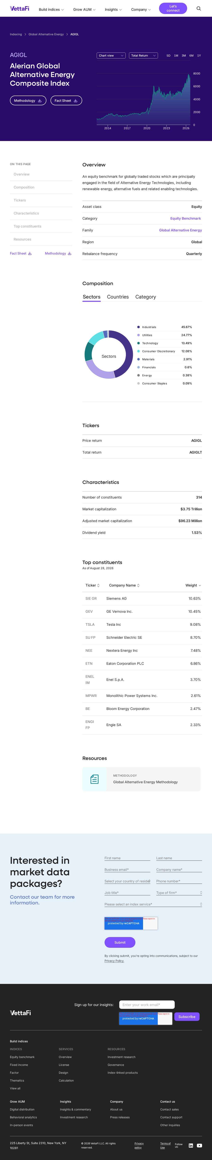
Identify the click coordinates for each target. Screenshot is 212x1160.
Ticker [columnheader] (91, 585)
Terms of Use (165, 1145)
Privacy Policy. (114, 960)
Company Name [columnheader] (122, 585)
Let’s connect (173, 8)
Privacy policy (139, 1145)
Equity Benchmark (185, 218)
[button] (51, 8)
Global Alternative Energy (180, 230)
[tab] (91, 296)
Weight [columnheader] (191, 585)
